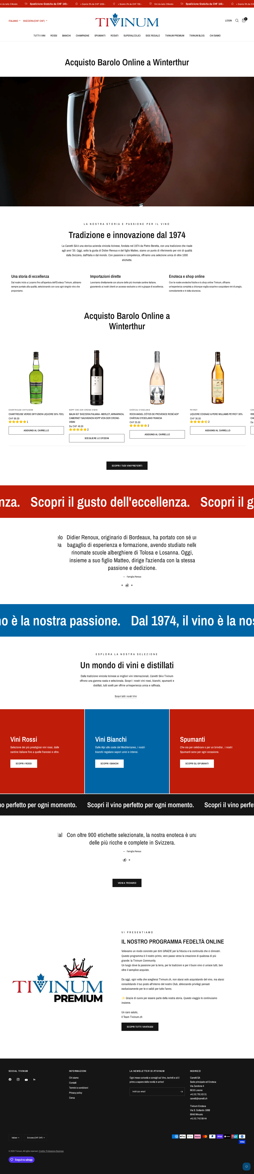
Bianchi (66, 35)
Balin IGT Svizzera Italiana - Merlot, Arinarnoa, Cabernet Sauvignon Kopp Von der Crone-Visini (96, 418)
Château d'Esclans (140, 410)
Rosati (114, 35)
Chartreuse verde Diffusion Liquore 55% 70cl (36, 414)
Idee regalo (153, 35)
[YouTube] (28, 1080)
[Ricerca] (237, 20)
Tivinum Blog (197, 35)
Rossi (53, 35)
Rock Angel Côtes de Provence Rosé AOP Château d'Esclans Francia (154, 416)
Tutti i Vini (39, 35)
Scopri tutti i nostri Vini (126, 673)
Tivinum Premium (174, 35)
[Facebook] (12, 1079)
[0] (242, 20)
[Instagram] (20, 1079)
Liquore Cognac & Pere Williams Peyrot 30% (216, 414)
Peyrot (194, 410)
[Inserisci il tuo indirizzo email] (181, 1091)
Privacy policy (75, 1092)
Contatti (72, 1082)
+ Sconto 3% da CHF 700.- (111, 4)
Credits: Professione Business (51, 1151)
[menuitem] (39, 35)
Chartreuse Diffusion (21, 410)
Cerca (72, 1098)
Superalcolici (132, 35)
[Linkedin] (37, 1079)
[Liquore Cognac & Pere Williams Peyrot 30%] (217, 378)
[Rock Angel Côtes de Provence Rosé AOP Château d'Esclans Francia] (157, 378)
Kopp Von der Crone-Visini (83, 410)
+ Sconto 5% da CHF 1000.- (73, 4)
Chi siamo (215, 35)
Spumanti (100, 35)
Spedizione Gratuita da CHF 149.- (30, 3)
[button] (139, 1027)
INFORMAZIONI (77, 1071)
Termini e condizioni (78, 1087)
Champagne (82, 35)
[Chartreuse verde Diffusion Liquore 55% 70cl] (36, 378)
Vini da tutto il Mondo (144, 4)
